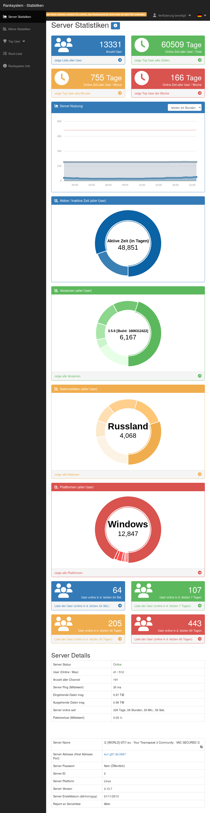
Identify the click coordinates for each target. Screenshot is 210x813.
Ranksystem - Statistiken (23, 5)
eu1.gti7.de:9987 (115, 754)
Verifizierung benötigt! (172, 15)
